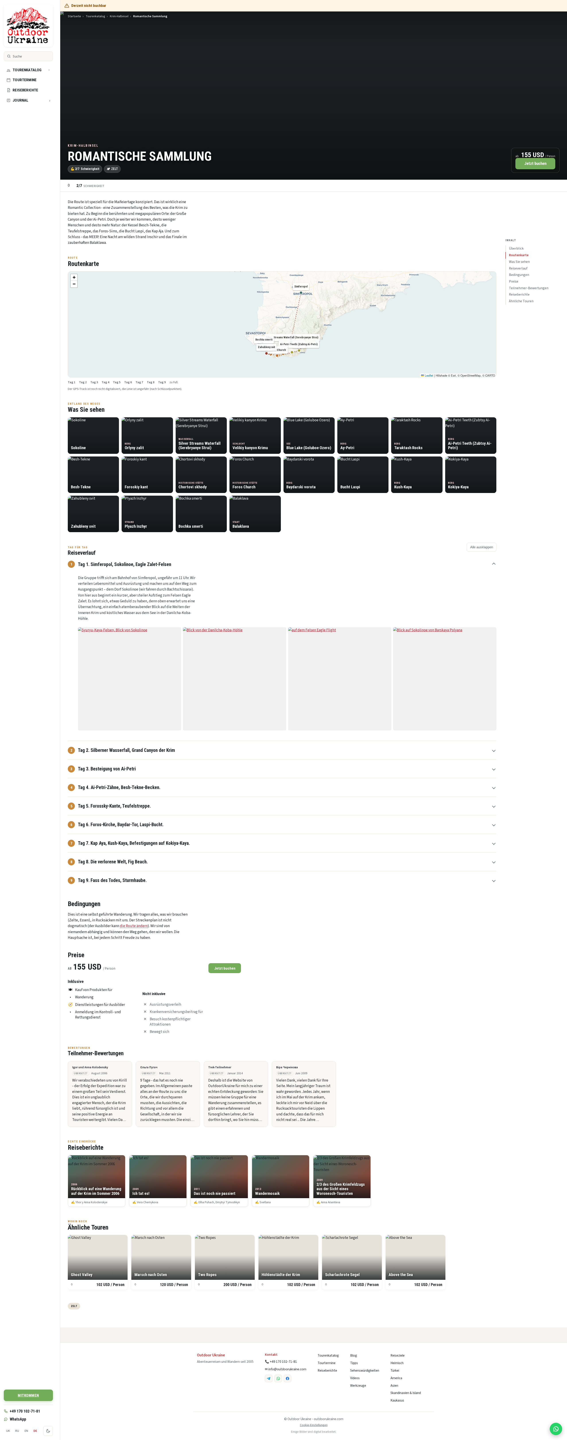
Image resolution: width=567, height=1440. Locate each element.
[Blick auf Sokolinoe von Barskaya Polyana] (444, 678)
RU (17, 1430)
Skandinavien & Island (405, 1392)
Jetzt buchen (535, 163)
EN (26, 1430)
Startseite (74, 16)
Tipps (354, 1363)
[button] (74, 277)
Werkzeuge (358, 1385)
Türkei (394, 1370)
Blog (353, 1355)
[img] (282, 324)
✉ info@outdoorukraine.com (285, 1369)
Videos (355, 1378)
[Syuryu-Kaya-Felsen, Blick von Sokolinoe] (129, 678)
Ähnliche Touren (521, 301)
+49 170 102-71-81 (25, 1411)
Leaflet (428, 375)
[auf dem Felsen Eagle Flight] (339, 678)
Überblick (516, 248)
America (396, 1378)
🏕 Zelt (112, 169)
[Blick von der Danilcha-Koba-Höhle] (234, 678)
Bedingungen (519, 274)
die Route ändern (134, 926)
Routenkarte (518, 255)
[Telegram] (268, 1378)
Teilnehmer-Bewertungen (528, 288)
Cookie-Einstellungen (314, 1425)
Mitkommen (28, 1395)
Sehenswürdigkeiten (364, 1370)
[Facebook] (287, 1378)
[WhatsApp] (278, 1378)
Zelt (74, 1306)
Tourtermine (25, 80)
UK (8, 1430)
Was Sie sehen (519, 261)
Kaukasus (397, 1400)
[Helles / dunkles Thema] (48, 1431)
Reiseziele (397, 1355)
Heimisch (397, 1363)
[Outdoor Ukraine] (28, 25)
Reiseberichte (25, 90)
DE (35, 1430)
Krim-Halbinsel (119, 16)
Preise (513, 281)
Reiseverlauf (518, 268)
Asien (394, 1385)
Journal (31, 100)
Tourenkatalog (27, 70)
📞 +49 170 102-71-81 (281, 1361)
